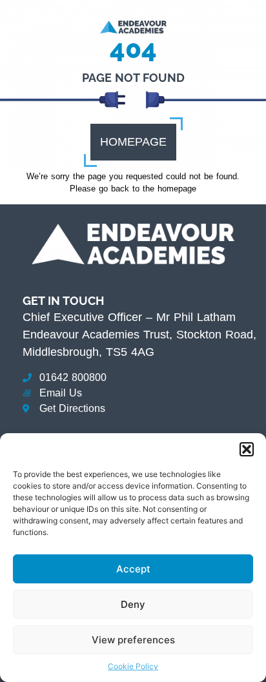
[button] (246, 449)
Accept (133, 569)
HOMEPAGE (133, 141)
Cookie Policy (133, 666)
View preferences (133, 640)
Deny (133, 604)
